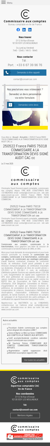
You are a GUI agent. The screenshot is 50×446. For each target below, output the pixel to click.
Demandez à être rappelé (28, 72)
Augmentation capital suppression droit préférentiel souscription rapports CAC (27, 352)
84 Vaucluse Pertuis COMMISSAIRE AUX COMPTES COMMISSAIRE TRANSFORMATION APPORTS (27, 345)
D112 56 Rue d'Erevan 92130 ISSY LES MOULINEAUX (25, 40)
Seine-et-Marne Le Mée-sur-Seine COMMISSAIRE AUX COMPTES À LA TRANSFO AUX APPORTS (27, 334)
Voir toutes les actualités (34, 360)
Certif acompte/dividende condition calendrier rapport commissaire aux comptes (27, 339)
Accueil (15, 137)
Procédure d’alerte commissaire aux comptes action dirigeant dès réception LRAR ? (27, 329)
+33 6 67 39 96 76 (29, 65)
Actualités (24, 137)
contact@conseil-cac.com (25, 79)
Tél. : (25, 60)
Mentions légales (25, 415)
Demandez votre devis (28, 105)
